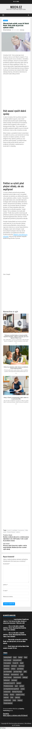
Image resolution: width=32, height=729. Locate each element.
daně (21, 663)
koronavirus (21, 530)
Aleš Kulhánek (7, 30)
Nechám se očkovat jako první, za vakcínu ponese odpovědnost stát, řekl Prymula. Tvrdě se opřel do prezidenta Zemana (16, 538)
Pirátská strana (8, 686)
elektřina (6, 669)
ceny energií (7, 660)
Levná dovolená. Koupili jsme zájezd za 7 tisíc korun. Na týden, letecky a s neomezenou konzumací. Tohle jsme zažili (16, 621)
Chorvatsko (7, 663)
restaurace (7, 692)
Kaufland (6, 674)
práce (22, 689)
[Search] (28, 15)
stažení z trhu (20, 694)
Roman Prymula (11, 532)
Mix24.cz (16, 7)
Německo (6, 680)
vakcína (18, 532)
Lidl (22, 674)
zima (14, 700)
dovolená (6, 666)
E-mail (5, 590)
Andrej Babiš (7, 657)
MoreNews (28, 723)
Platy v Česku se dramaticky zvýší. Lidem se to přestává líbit (16, 398)
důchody (21, 666)
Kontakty (6, 713)
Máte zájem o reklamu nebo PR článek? (15, 715)
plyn (16, 686)
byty (25, 657)
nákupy (25, 677)
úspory (20, 700)
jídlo (25, 672)
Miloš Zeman (7, 677)
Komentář (6, 564)
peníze (19, 683)
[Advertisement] (16, 92)
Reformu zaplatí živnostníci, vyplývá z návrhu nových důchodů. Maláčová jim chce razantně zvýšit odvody (15, 546)
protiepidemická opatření (11, 689)
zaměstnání (7, 700)
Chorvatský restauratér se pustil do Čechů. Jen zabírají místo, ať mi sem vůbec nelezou (15, 641)
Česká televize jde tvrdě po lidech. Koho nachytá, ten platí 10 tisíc (16, 647)
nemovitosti (17, 677)
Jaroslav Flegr (18, 672)
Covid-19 (9, 530)
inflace (13, 669)
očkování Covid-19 (9, 683)
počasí (22, 686)
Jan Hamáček (7, 672)
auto (15, 657)
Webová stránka (8, 596)
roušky (6, 694)
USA (12, 697)
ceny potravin (17, 660)
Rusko (12, 694)
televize (6, 697)
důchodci (14, 666)
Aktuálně (5, 20)
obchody (14, 680)
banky (20, 657)
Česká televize (8, 703)
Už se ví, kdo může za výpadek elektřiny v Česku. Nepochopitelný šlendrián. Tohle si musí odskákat (14, 628)
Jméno (5, 584)
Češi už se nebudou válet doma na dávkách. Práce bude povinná (16, 367)
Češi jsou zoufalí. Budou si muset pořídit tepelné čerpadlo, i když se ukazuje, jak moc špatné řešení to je (16, 337)
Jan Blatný (15, 530)
